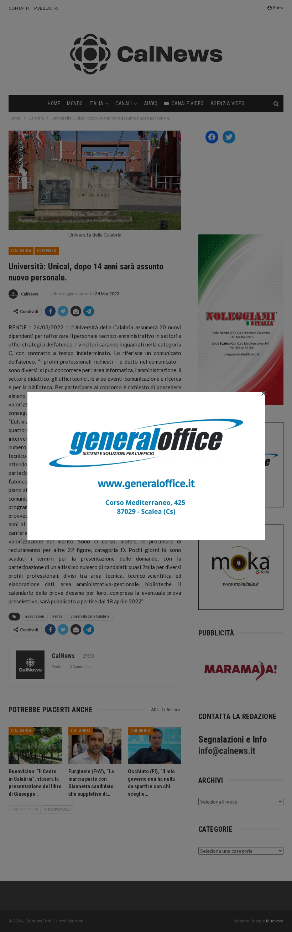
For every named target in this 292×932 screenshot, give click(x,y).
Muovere (274, 920)
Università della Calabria (90, 616)
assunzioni (34, 616)
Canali (123, 103)
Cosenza (47, 250)
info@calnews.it (226, 751)
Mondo (75, 103)
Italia (97, 103)
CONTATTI (19, 8)
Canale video (188, 103)
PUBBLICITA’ (46, 8)
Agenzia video (227, 103)
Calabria (21, 250)
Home (54, 103)
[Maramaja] (240, 671)
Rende (57, 616)
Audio (151, 103)
